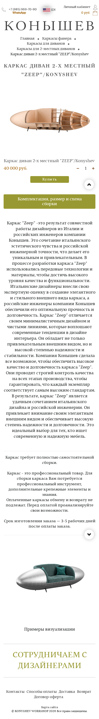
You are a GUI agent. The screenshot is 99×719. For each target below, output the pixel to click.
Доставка (67, 692)
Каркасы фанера (56, 39)
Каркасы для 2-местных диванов (46, 49)
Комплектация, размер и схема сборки (50, 201)
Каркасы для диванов (46, 44)
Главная (27, 39)
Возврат (84, 692)
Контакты (15, 692)
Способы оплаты (41, 692)
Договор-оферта (48, 697)
